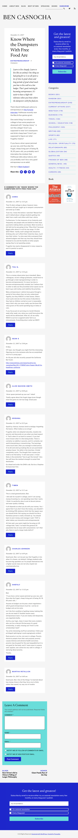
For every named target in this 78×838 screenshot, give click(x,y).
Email (7, 741)
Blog (23, 6)
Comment (9, 715)
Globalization (56, 152)
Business (53, 115)
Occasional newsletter (63, 62)
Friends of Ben (56, 160)
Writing (52, 131)
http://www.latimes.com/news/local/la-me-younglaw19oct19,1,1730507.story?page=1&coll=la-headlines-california (24, 365)
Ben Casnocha (27, 18)
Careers (53, 172)
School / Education (58, 123)
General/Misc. (56, 164)
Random (52, 98)
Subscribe (64, 6)
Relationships (56, 147)
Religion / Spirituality (60, 143)
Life (51, 139)
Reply (10, 253)
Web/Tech (53, 111)
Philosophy (54, 127)
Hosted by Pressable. (54, 834)
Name (7, 733)
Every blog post (60, 66)
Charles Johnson (21, 549)
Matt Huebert (23, 167)
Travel (52, 119)
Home (4, 6)
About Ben (14, 6)
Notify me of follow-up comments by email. (25, 750)
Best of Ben (33, 6)
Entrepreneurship (19, 61)
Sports (52, 135)
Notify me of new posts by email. (21, 754)
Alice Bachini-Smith (22, 386)
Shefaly (16, 585)
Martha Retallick (21, 671)
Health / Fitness (57, 168)
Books (54, 6)
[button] (62, 64)
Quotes (52, 156)
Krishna (16, 418)
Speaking (45, 6)
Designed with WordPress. (39, 834)
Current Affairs (57, 107)
